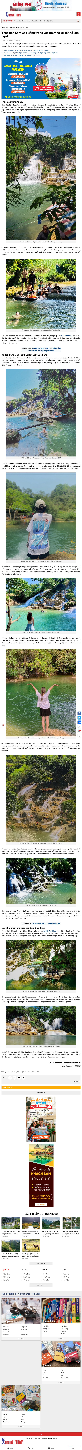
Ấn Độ (63, 1334)
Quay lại (77, 1081)
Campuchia (6, 1332)
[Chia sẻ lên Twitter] (79, 718)
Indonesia (24, 1329)
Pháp (62, 1370)
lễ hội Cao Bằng (20, 21)
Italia (62, 1373)
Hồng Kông (64, 1329)
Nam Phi (5, 1419)
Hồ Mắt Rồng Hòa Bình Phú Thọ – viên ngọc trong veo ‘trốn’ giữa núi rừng (26, 50)
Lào (22, 1332)
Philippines (24, 1334)
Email (52, 1448)
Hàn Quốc (64, 1326)
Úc (44, 1334)
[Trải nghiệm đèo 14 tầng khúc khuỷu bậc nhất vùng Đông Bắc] (11, 1245)
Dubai (45, 1331)
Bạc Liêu (44, 1270)
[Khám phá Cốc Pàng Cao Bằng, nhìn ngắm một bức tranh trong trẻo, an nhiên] (51, 1223)
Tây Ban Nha (65, 1378)
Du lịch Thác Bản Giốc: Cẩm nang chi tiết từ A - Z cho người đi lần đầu (11, 1234)
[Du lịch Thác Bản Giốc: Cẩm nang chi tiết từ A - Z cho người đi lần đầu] (11, 1223)
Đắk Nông (67, 1280)
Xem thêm (21, 1339)
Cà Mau (64, 1270)
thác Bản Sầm (36, 1072)
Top (73, 1448)
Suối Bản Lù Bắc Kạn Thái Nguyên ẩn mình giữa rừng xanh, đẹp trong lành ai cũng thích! (30, 53)
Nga (62, 1375)
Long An (6, 1280)
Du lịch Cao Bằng (23, 27)
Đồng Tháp (27, 1274)
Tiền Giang (7, 1274)
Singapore (24, 1327)
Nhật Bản (46, 1326)
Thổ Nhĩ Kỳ (46, 1378)
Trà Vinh (66, 1274)
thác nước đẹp (12, 1072)
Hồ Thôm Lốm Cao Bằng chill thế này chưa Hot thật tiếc (30, 1234)
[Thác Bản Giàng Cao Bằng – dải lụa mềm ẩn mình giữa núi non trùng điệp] (71, 1223)
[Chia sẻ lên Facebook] (79, 713)
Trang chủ (5, 27)
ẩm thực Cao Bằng (32, 21)
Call (11, 1448)
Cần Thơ (66, 1277)
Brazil (23, 1414)
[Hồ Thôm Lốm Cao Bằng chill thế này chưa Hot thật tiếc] (31, 1223)
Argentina (6, 1422)
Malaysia (6, 1329)
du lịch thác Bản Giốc (46, 21)
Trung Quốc (46, 1329)
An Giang (24, 1270)
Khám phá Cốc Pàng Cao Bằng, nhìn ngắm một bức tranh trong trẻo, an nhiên (50, 1234)
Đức (44, 1373)
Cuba (22, 1417)
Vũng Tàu (47, 1280)
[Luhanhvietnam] (13, 1441)
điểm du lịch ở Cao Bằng (24, 1072)
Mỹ (4, 1417)
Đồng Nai (26, 1280)
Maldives (6, 1334)
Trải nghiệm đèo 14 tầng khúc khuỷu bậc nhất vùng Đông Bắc (10, 1256)
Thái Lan (5, 1327)
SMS (32, 1448)
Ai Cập (23, 1422)
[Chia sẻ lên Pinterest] (23, 1078)
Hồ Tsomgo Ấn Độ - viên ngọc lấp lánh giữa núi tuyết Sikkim (21, 55)
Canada (5, 1414)
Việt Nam (13, 27)
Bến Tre (46, 1274)
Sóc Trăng (47, 1277)
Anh (44, 1370)
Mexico (23, 1419)
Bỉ (43, 1375)
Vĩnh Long (7, 1277)
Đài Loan (63, 1331)
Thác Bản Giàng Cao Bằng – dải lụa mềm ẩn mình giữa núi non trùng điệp (71, 1234)
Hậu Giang (27, 1277)
